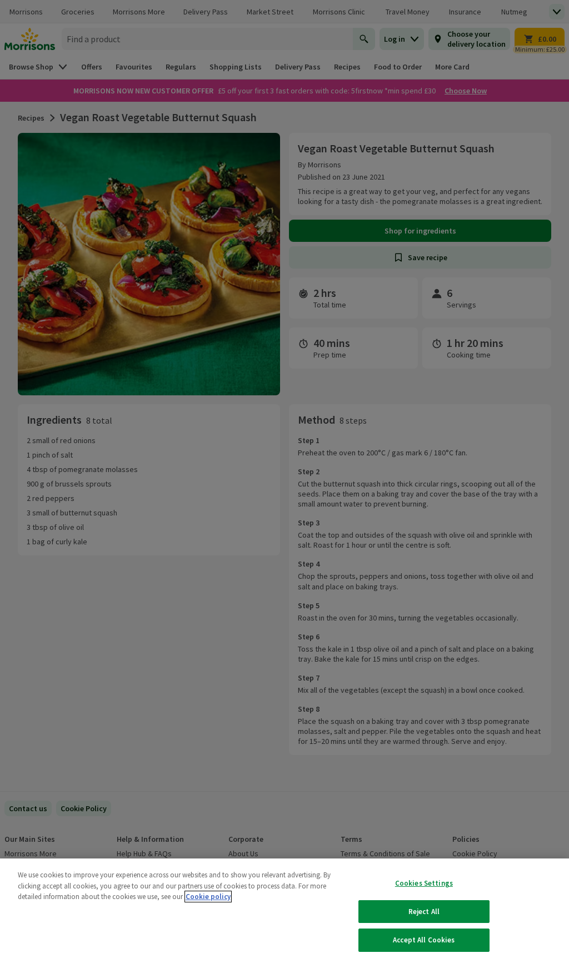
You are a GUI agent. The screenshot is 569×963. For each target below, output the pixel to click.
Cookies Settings (424, 883)
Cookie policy (208, 896)
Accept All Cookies (424, 940)
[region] (284, 910)
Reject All (424, 911)
